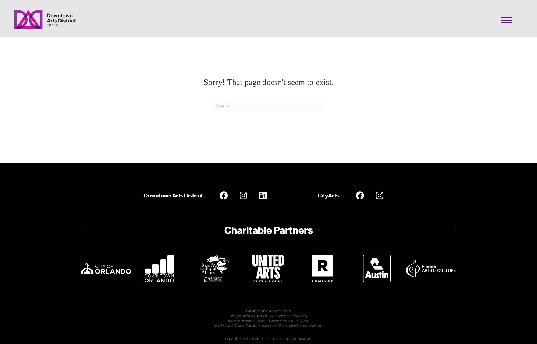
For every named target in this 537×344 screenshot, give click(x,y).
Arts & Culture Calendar (241, 325)
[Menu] (506, 20)
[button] (223, 195)
